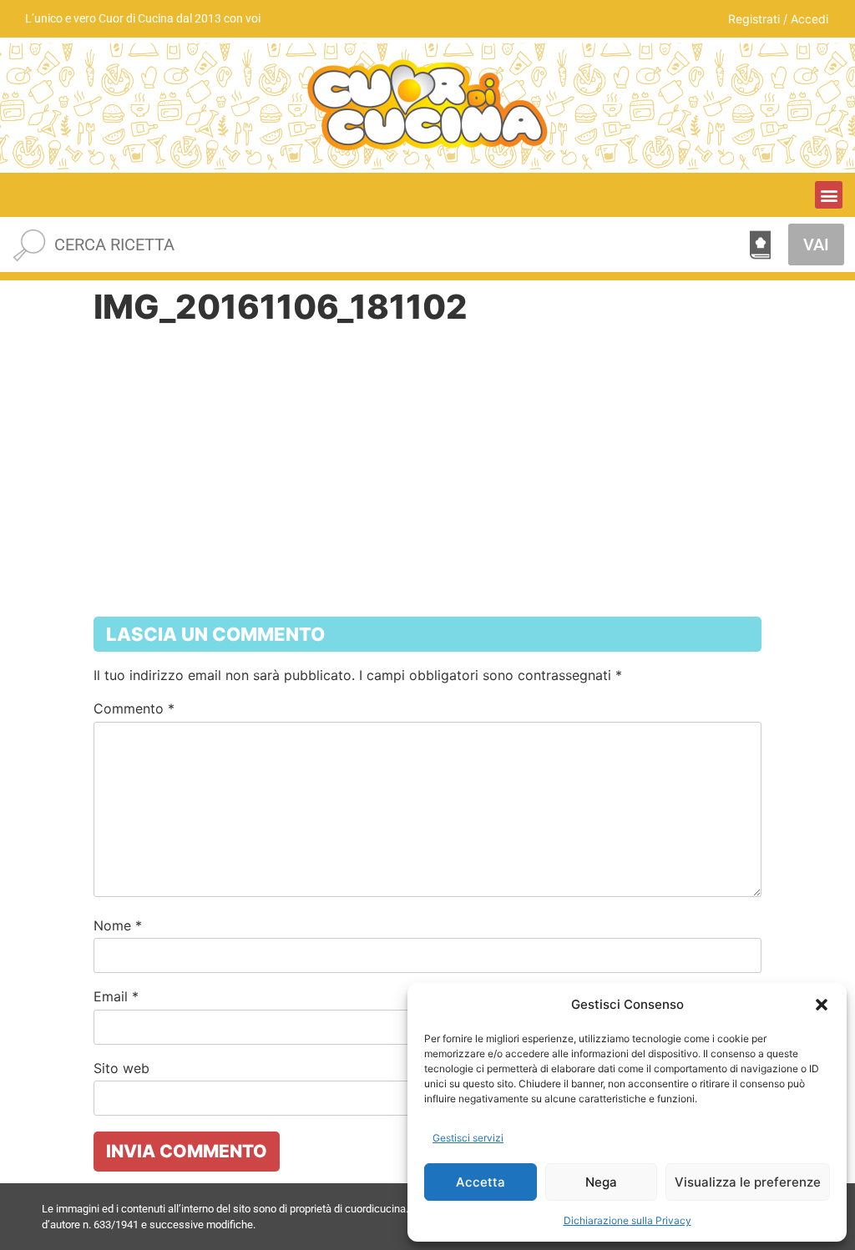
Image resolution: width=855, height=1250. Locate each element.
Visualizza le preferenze (748, 1182)
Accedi (809, 19)
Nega (601, 1182)
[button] (821, 1004)
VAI (816, 244)
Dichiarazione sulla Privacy (627, 1220)
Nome (118, 925)
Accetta (480, 1182)
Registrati (754, 19)
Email (116, 996)
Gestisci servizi (468, 1138)
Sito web (121, 1068)
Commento (134, 708)
